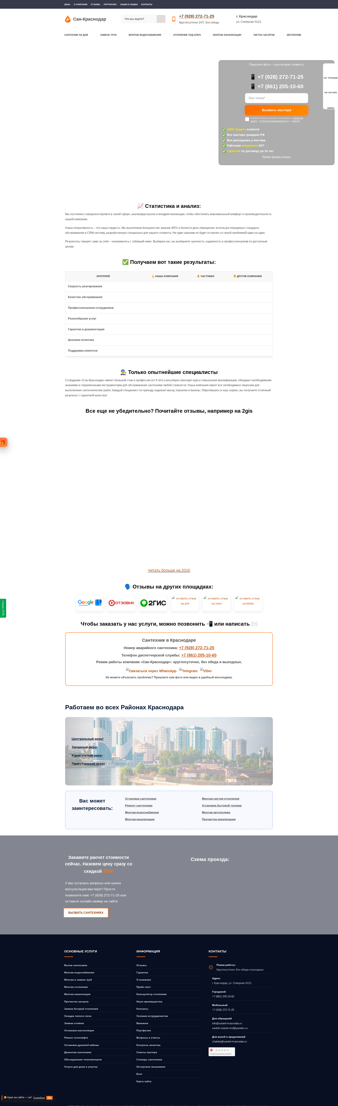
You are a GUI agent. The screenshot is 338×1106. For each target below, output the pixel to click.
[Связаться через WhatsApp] (151, 671)
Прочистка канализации (219, 819)
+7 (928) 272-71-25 (196, 16)
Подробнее (39, 1098)
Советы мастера (146, 1052)
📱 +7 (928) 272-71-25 (276, 77)
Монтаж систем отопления (220, 798)
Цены (67, 4)
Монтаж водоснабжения (145, 35)
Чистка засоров (263, 35)
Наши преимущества (149, 1001)
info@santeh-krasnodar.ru (227, 1023)
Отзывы (95, 4)
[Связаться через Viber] (206, 671)
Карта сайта (143, 1081)
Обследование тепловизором (83, 1059)
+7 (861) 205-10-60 (199, 655)
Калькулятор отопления (151, 994)
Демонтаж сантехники (77, 1052)
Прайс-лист (143, 987)
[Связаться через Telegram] (188, 671)
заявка (330, 143)
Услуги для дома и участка (81, 1066)
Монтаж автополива (216, 812)
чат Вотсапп (330, 128)
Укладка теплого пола (77, 1016)
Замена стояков (74, 1023)
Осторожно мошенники (150, 1066)
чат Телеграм (331, 113)
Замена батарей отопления (81, 1008)
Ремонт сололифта (76, 1037)
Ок (49, 1097)
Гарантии (142, 972)
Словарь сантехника (149, 1059)
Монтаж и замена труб (78, 979)
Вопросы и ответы (148, 1037)
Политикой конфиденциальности (274, 121)
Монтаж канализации (227, 35)
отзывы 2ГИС (3, 608)
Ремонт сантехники (138, 805)
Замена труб (108, 35)
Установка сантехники (140, 798)
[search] (161, 19)
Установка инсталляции (79, 1030)
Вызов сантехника (75, 965)
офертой (296, 121)
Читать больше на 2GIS (169, 570)
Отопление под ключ (187, 35)
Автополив (294, 35)
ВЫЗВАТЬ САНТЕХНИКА (86, 912)
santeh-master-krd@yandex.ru (230, 1028)
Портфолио (110, 4)
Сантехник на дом (76, 35)
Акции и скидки (129, 4)
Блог (139, 1074)
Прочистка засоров (76, 1001)
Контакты (146, 4)
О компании (80, 4)
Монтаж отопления (76, 987)
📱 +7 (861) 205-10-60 (276, 86)
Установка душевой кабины (81, 1045)
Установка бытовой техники (222, 805)
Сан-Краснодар (15, 61)
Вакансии (142, 1023)
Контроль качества (148, 1045)
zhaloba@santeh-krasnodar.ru (229, 1041)
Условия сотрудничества (152, 1016)
